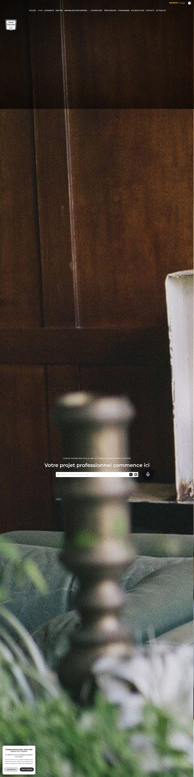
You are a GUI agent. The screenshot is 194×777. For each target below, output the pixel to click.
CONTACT (150, 10)
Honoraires (124, 10)
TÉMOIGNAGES (110, 10)
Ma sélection (137, 10)
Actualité (161, 10)
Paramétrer (11, 769)
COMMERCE (49, 10)
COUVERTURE (96, 10)
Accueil (32, 10)
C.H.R (40, 10)
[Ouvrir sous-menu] (89, 10)
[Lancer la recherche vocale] (148, 474)
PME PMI (59, 10)
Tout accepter (26, 769)
